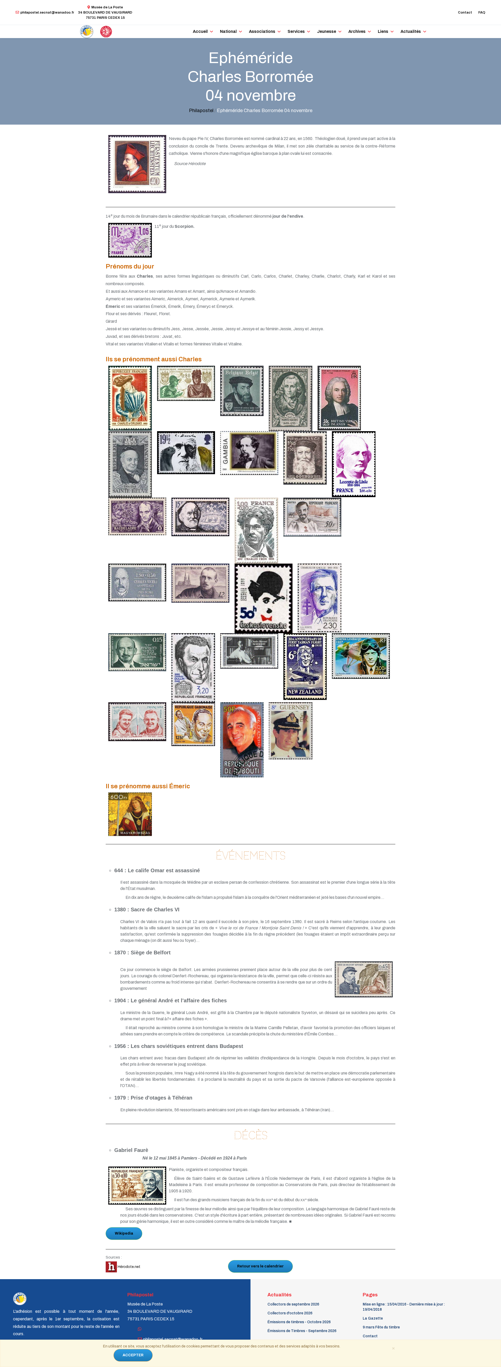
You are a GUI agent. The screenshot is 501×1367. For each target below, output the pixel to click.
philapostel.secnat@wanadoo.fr (47, 12)
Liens (383, 31)
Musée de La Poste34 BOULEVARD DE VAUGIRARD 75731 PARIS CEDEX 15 (105, 12)
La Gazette (373, 1318)
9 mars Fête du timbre (381, 1327)
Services (296, 31)
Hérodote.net (128, 1267)
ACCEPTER (133, 1355)
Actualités (411, 31)
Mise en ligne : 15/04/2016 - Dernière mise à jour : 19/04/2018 (404, 1306)
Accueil (200, 31)
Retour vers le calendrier (260, 1266)
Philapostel (201, 110)
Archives (357, 31)
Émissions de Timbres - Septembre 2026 (301, 1331)
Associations (262, 31)
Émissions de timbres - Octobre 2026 (299, 1322)
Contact (465, 12)
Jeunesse (326, 31)
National (228, 31)
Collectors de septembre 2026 (293, 1304)
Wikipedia (124, 1233)
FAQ (481, 12)
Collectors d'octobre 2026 (289, 1313)
